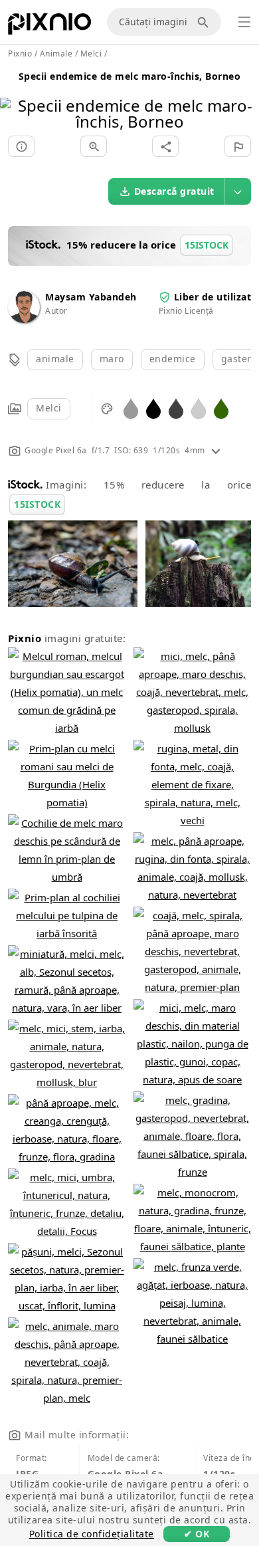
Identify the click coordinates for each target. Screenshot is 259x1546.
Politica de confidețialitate (91, 1533)
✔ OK (196, 1533)
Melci (49, 407)
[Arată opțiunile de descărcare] (237, 191)
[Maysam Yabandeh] (24, 319)
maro (112, 358)
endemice (172, 358)
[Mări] (93, 146)
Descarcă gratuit (174, 191)
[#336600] (221, 407)
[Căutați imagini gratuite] (205, 22)
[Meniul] (244, 22)
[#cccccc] (198, 407)
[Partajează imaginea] (165, 146)
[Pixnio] (49, 26)
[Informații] (21, 146)
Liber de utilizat (213, 296)
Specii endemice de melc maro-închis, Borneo (130, 76)
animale (55, 358)
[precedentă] (15, 96)
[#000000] (153, 407)
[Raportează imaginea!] (237, 146)
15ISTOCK (37, 504)
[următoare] (244, 96)
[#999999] (130, 407)
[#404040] (176, 407)
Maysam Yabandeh (91, 296)
